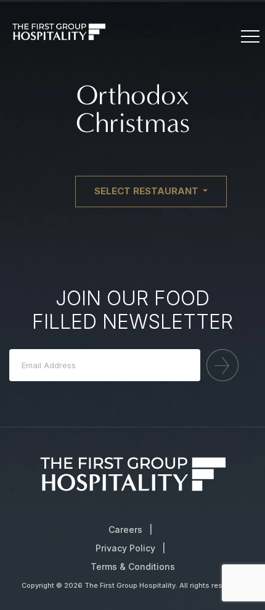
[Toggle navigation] (249, 37)
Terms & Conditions (133, 566)
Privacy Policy (125, 548)
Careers (125, 529)
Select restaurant (147, 191)
